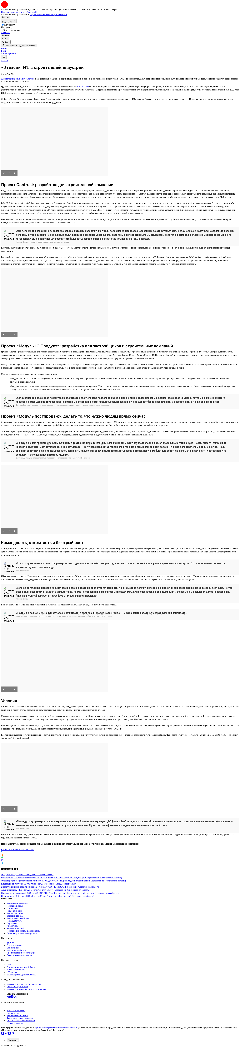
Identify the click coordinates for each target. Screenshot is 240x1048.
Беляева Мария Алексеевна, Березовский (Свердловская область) (63, 896)
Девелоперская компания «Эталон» (18, 79)
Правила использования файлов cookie (48, 14)
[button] (4, 48)
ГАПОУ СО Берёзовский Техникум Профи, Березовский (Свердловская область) (80, 893)
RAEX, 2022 (83, 86)
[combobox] (13, 1040)
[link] (6, 42)
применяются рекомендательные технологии (56, 1027)
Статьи (4, 60)
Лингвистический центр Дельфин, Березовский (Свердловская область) (87, 877)
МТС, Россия (47, 874)
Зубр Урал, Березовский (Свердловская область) (54, 884)
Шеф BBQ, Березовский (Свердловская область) (77, 887)
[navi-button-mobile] (4, 57)
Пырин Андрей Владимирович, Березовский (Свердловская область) (93, 881)
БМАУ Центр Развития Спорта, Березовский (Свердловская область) (56, 890)
